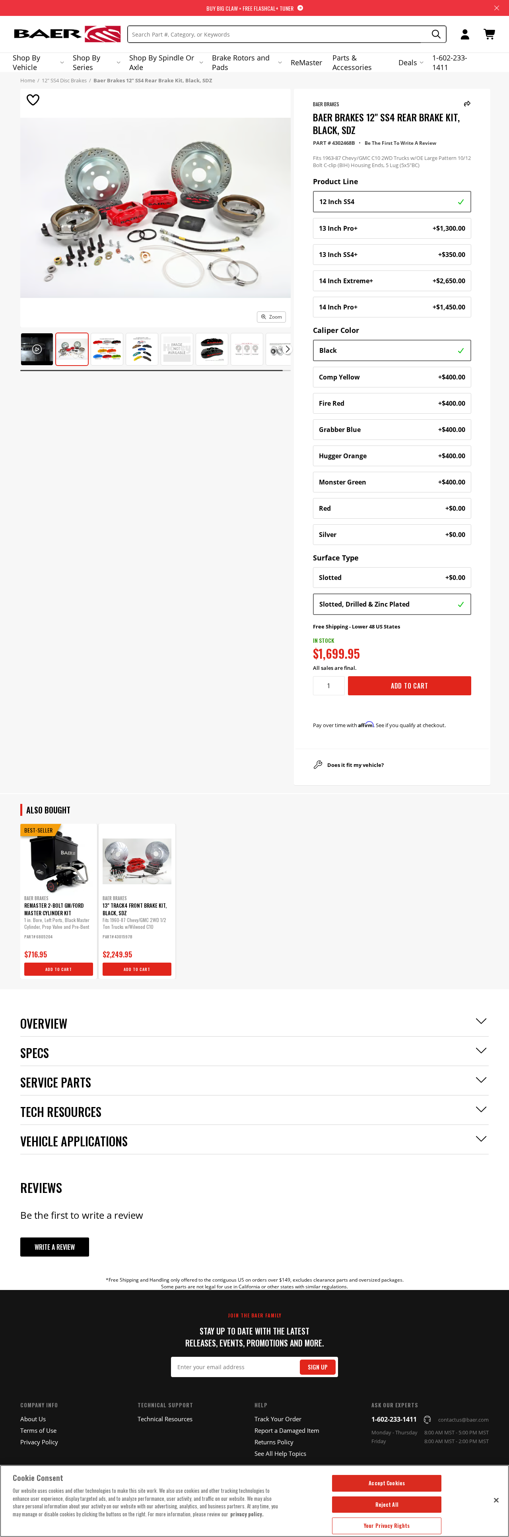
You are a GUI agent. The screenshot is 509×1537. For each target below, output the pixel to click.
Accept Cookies (387, 1483)
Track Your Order (277, 1419)
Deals (407, 62)
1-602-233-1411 (449, 62)
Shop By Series (86, 62)
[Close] (496, 1500)
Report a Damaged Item (286, 1430)
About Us (33, 1419)
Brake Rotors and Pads (241, 62)
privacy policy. (247, 1514)
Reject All (386, 1504)
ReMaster (306, 62)
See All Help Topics (280, 1453)
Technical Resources (165, 1419)
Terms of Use (38, 1430)
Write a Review (55, 1247)
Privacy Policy (39, 1442)
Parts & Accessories (352, 62)
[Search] (434, 34)
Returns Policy (273, 1442)
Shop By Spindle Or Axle (161, 62)
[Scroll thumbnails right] (287, 349)
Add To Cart (409, 686)
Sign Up (318, 1367)
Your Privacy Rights (387, 1525)
